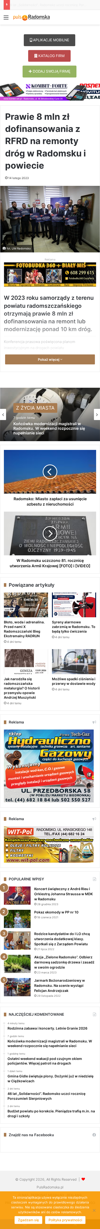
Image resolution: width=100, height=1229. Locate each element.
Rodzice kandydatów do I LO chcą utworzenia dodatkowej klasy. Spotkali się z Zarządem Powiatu (62, 939)
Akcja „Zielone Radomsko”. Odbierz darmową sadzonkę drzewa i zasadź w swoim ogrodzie (64, 962)
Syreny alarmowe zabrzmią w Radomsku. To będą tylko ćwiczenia (73, 626)
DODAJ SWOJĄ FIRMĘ (51, 71)
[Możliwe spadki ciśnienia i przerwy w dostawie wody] (74, 661)
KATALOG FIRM (51, 55)
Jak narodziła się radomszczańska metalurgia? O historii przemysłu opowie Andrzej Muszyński (22, 688)
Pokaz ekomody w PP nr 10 (56, 912)
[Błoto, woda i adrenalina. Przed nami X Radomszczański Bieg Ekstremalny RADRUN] (26, 605)
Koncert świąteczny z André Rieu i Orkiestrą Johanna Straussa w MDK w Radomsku (63, 894)
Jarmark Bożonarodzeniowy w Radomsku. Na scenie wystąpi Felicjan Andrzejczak (59, 985)
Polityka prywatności (65, 1220)
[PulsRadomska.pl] (31, 17)
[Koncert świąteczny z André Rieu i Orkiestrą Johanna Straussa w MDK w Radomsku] (17, 895)
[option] (50, 414)
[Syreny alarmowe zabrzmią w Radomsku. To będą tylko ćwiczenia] (74, 605)
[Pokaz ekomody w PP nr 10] (17, 919)
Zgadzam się (28, 1220)
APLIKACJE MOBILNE (50, 40)
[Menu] (6, 19)
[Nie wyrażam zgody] (94, 1210)
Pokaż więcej (49, 359)
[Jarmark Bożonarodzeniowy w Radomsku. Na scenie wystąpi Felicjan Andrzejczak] (17, 987)
